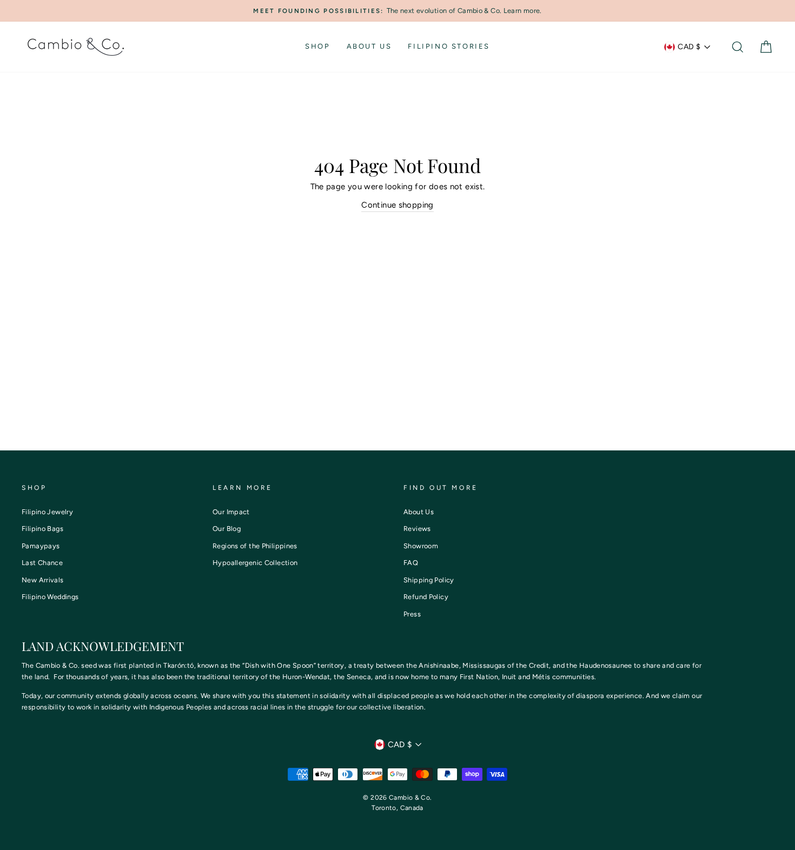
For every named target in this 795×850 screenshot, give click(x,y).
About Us (369, 46)
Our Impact (231, 512)
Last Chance (42, 563)
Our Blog (227, 528)
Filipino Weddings (50, 597)
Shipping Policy (428, 580)
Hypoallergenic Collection (255, 563)
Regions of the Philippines (255, 546)
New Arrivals (43, 580)
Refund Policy (425, 597)
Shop (317, 46)
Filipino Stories (449, 46)
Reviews (417, 528)
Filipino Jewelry (47, 512)
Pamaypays (40, 546)
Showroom (420, 546)
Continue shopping (397, 205)
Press (412, 614)
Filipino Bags (42, 528)
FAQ (410, 563)
